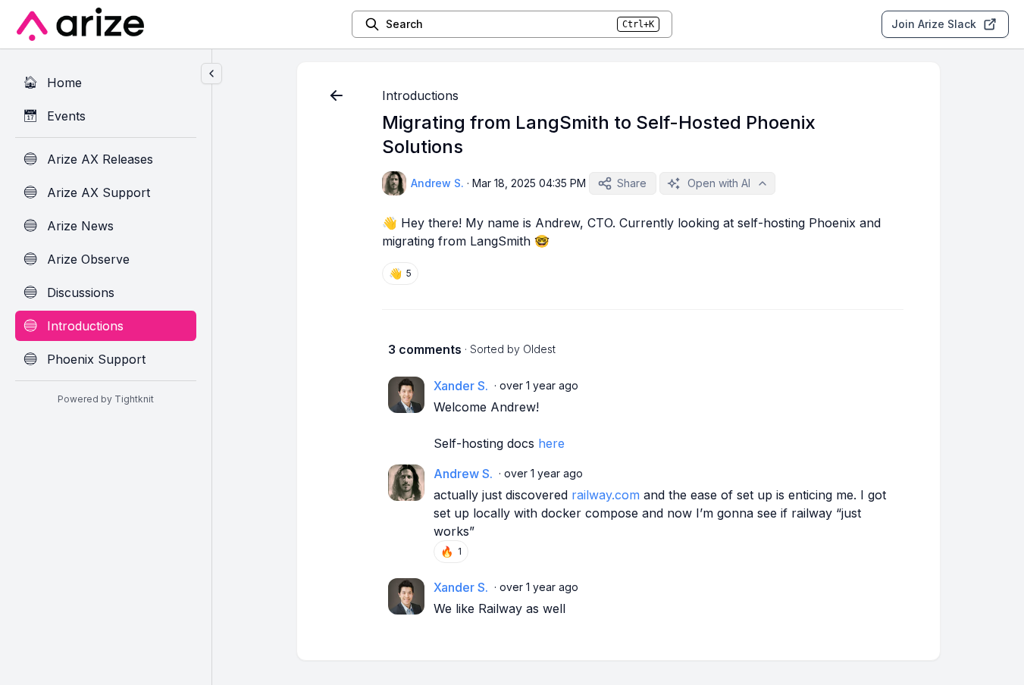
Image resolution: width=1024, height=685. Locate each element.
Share (632, 183)
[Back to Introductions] (336, 95)
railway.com (605, 494)
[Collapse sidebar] (211, 73)
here (551, 443)
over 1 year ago (538, 385)
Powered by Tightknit (106, 399)
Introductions (420, 95)
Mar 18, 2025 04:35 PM (529, 183)
